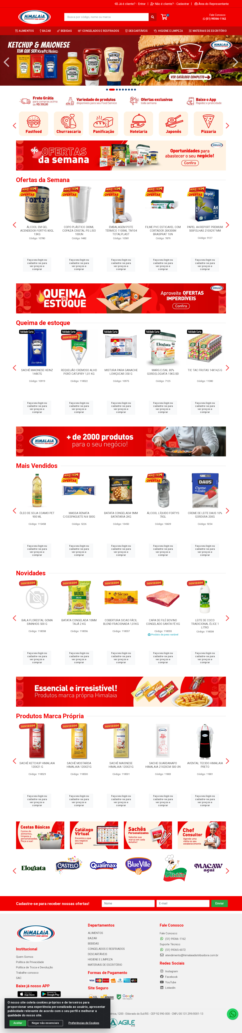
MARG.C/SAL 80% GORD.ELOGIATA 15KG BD (163, 371)
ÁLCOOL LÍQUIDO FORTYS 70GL (163, 514)
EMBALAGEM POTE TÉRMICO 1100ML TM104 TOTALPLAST (121, 230)
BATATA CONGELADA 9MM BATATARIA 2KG (121, 514)
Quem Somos (24, 957)
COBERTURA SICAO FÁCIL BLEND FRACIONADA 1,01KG (121, 622)
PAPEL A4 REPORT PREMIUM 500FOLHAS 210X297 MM (205, 228)
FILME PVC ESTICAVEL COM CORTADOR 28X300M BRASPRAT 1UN (163, 230)
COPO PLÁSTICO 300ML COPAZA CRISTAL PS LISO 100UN (79, 230)
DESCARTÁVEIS (97, 954)
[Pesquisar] (153, 17)
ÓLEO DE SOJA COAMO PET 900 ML (37, 514)
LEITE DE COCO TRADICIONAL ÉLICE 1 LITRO (205, 624)
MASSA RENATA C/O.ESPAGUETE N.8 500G (79, 514)
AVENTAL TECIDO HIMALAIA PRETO (205, 765)
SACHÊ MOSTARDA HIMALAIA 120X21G (79, 765)
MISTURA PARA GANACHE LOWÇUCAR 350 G (121, 371)
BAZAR (92, 938)
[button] (107, 90)
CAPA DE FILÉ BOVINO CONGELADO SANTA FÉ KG (163, 622)
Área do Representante (213, 3)
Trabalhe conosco (27, 972)
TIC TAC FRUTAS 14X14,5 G (205, 370)
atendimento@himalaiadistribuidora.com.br (191, 955)
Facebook (171, 977)
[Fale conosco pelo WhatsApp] (232, 1014)
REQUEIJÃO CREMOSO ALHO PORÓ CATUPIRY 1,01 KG (79, 371)
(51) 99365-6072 (175, 950)
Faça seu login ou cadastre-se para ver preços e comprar (37, 264)
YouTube (170, 982)
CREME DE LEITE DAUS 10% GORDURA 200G (205, 514)
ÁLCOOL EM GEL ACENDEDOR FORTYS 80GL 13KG (37, 230)
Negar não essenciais (45, 1022)
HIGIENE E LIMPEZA (100, 959)
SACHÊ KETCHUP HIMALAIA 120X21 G (37, 765)
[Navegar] (6, 62)
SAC (19, 978)
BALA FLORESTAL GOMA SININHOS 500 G (37, 622)
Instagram (171, 971)
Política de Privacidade (30, 962)
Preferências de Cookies (83, 1022)
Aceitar (17, 1022)
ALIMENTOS (95, 933)
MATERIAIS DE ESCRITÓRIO (105, 964)
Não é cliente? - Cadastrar (172, 3)
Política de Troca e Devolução (34, 967)
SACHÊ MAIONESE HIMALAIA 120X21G (121, 765)
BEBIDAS (93, 943)
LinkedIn (169, 988)
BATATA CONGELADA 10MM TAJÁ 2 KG (79, 622)
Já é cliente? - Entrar (132, 3)
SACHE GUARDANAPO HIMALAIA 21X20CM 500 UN (163, 765)
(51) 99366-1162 (216, 18)
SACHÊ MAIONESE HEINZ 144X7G (37, 371)
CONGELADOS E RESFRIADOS (106, 949)
